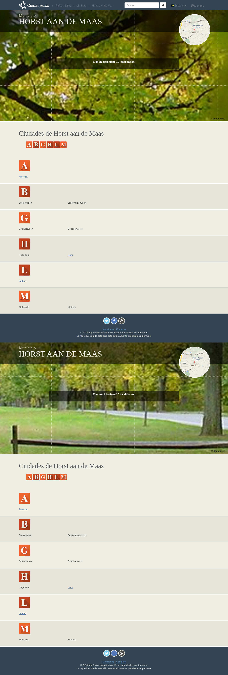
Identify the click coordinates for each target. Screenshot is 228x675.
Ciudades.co (38, 5)
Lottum (22, 281)
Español (179, 5)
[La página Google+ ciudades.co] (121, 320)
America (23, 176)
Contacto (121, 329)
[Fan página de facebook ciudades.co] (114, 320)
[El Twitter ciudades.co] (106, 320)
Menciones (108, 329)
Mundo (198, 6)
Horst (70, 255)
